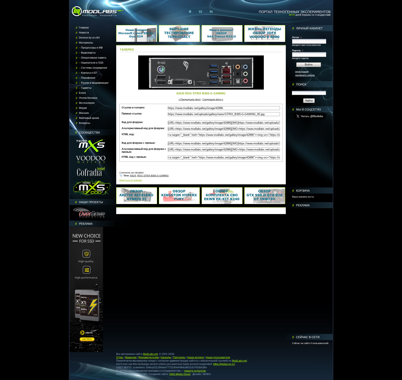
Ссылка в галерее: (133, 107)
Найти (309, 100)
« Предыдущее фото (190, 99)
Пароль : (297, 50)
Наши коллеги (195, 357)
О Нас (119, 357)
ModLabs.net (150, 354)
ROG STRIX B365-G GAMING (153, 175)
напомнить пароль (305, 75)
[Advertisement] (310, 271)
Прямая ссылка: (132, 113)
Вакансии (131, 357)
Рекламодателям (148, 357)
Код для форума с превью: (138, 142)
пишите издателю (195, 370)
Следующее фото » (212, 99)
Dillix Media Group (180, 374)
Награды (166, 357)
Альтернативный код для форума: (143, 128)
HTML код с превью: (134, 156)
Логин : (297, 37)
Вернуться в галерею (130, 180)
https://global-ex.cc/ (224, 364)
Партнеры (179, 357)
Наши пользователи (218, 357)
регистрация (301, 71)
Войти (308, 64)
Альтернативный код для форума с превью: (144, 150)
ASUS (133, 175)
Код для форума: (132, 122)
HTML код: (128, 134)
